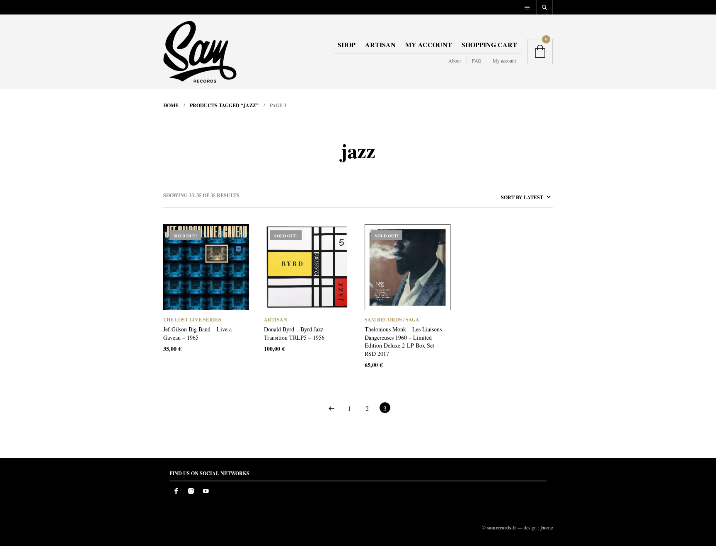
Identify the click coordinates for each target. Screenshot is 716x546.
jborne (546, 527)
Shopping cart (489, 44)
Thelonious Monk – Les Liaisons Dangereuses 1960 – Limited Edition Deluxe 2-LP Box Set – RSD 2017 (403, 341)
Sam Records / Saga (392, 319)
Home (171, 105)
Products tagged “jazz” (224, 105)
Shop (347, 44)
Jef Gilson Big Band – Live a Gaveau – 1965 (197, 333)
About (454, 60)
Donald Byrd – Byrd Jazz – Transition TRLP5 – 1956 (296, 333)
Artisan (380, 44)
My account (428, 44)
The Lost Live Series (192, 319)
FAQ (476, 60)
